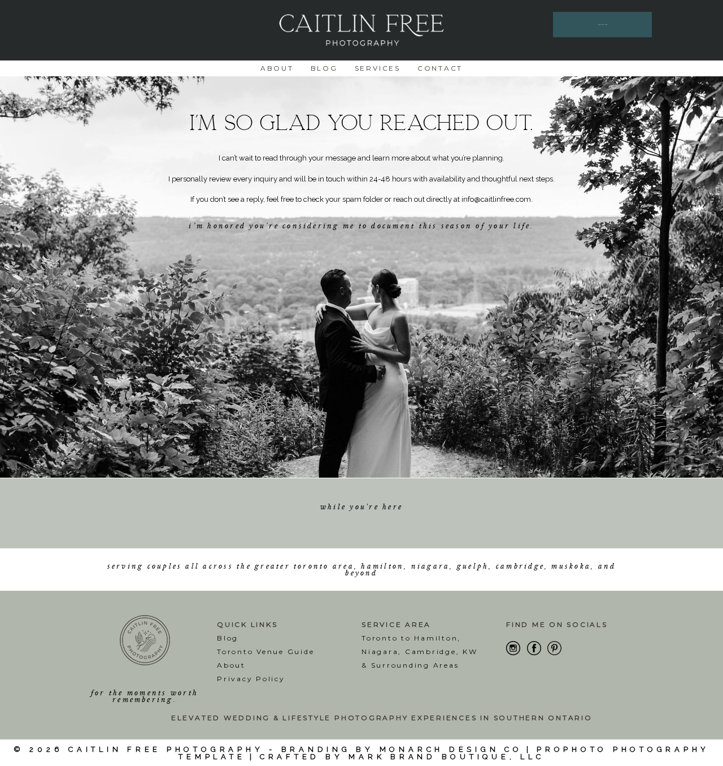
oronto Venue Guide (268, 651)
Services (377, 68)
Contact (440, 68)
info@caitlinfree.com (496, 199)
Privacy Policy (251, 678)
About (277, 68)
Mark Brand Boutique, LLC (446, 756)
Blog (324, 68)
